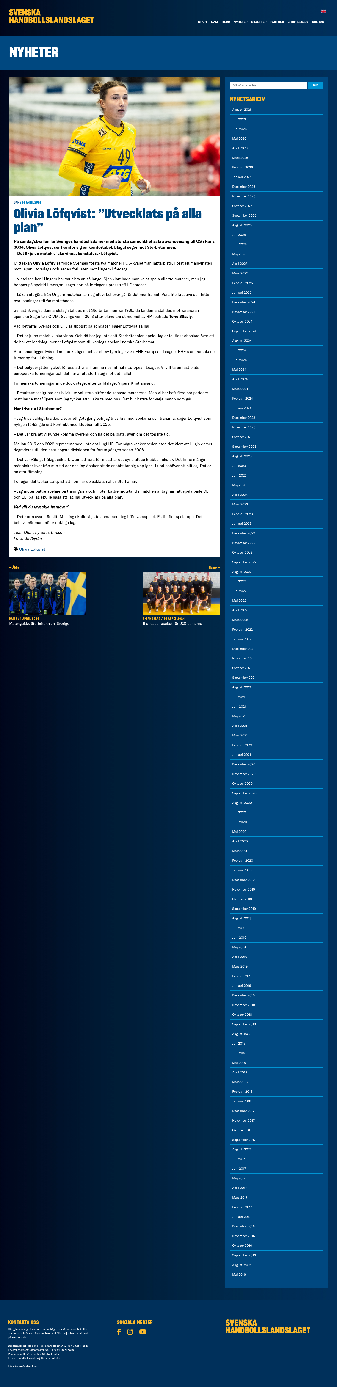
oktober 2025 (242, 206)
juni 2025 (239, 244)
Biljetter (259, 22)
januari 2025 (241, 292)
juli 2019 (238, 928)
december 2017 (243, 1111)
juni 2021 (239, 706)
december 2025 (243, 187)
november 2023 (243, 427)
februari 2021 (242, 745)
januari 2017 (241, 1217)
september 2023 (244, 446)
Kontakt (319, 22)
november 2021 (243, 658)
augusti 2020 (242, 803)
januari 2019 (241, 986)
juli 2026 (239, 119)
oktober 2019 (242, 899)
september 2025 (244, 215)
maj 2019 (239, 947)
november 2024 (243, 312)
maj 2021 (239, 716)
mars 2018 (240, 1082)
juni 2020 (239, 822)
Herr (226, 22)
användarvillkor (28, 1366)
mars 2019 (240, 966)
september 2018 (244, 1024)
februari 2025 (242, 283)
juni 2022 (239, 591)
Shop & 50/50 (298, 22)
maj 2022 (239, 600)
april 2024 (240, 379)
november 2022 (243, 543)
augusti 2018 (241, 1034)
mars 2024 (240, 389)
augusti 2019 (241, 918)
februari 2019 (242, 976)
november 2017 (243, 1120)
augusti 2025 (242, 225)
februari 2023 (242, 514)
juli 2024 (239, 350)
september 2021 (244, 678)
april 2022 (240, 610)
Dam (16, 202)
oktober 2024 (242, 321)
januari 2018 (241, 1101)
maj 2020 (239, 832)
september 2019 (244, 909)
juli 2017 (238, 1159)
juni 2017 (239, 1168)
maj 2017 (239, 1178)
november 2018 (243, 1005)
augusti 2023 (242, 456)
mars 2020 (240, 851)
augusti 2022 (242, 572)
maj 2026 (239, 138)
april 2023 (240, 495)
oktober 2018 (242, 1014)
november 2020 (244, 774)
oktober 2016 (242, 1246)
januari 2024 (241, 408)
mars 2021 (240, 735)
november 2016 (243, 1236)
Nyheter (241, 22)
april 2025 (240, 264)
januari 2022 (241, 639)
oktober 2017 (242, 1130)
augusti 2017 (241, 1149)
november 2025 (243, 196)
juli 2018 (238, 1043)
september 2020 (244, 793)
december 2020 (243, 764)
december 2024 (243, 302)
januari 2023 (241, 523)
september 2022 (244, 562)
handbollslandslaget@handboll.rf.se (39, 1358)
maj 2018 (239, 1063)
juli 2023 (239, 466)
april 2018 (239, 1072)
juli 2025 (239, 235)
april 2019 (239, 957)
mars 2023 (240, 504)
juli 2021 (238, 697)
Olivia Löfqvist (32, 549)
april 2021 (239, 726)
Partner (277, 22)
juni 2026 (239, 129)
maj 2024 (239, 369)
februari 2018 (242, 1091)
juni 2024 (239, 360)
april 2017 (239, 1188)
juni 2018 (239, 1053)
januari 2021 (241, 755)
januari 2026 (241, 177)
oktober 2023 (242, 437)
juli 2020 (239, 812)
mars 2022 (240, 620)
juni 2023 (239, 475)
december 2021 (243, 649)
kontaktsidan (20, 1337)
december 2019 (243, 880)
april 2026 (240, 148)
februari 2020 (242, 860)
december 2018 (243, 995)
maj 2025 (239, 254)
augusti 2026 (242, 110)
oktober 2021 (242, 668)
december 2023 (243, 418)
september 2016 (244, 1255)
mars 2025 (240, 273)
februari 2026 (242, 167)
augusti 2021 (241, 687)
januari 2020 (242, 870)
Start (202, 22)
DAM (214, 22)
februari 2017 (242, 1207)
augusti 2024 (242, 341)
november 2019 (243, 889)
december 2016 (243, 1226)
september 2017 (244, 1140)
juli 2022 (239, 581)
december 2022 (243, 533)
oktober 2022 (242, 552)
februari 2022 (242, 629)
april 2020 (240, 841)
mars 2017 (239, 1197)
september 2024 (244, 331)
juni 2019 (239, 937)
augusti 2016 (241, 1265)
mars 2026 (240, 158)
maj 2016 (239, 1274)
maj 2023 (239, 485)
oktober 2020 (242, 783)
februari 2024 (242, 398)
